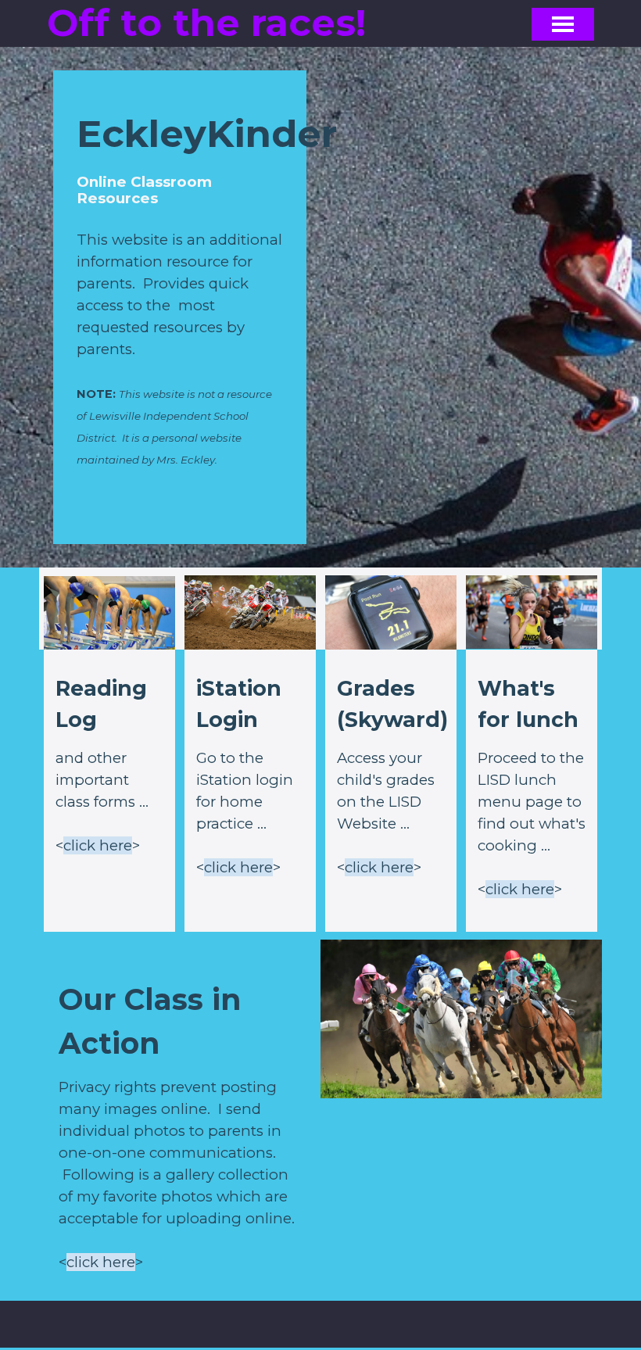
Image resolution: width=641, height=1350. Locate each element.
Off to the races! (206, 22)
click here (97, 845)
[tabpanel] (180, 313)
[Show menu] (562, 24)
